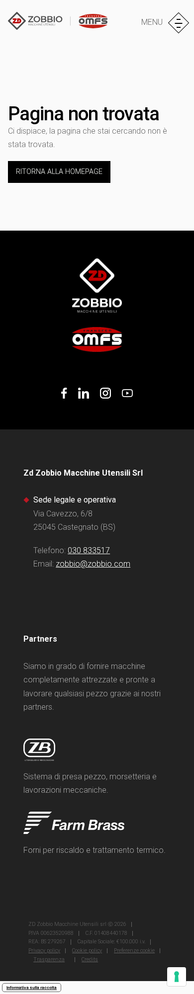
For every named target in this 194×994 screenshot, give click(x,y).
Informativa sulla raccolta (31, 987)
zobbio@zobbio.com (93, 564)
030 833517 (89, 550)
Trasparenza (49, 959)
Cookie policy (87, 950)
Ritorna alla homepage (59, 171)
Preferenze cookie (134, 950)
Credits (90, 959)
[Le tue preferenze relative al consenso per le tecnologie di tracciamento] (176, 976)
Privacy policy (44, 950)
